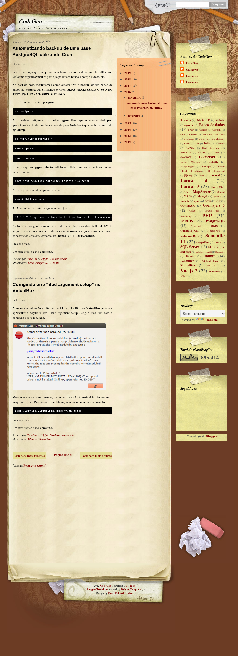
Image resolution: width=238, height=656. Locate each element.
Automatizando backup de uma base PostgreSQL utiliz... (147, 105)
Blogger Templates (98, 589)
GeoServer (207, 156)
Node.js (184, 201)
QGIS (214, 226)
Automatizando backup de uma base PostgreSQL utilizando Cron (52, 51)
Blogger (211, 436)
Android (220, 120)
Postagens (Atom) (34, 465)
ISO (208, 171)
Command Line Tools (213, 134)
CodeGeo (30, 21)
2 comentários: (59, 259)
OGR (218, 201)
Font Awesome (210, 148)
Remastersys (213, 230)
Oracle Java (212, 210)
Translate (211, 319)
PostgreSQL (42, 263)
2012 (128, 142)
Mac (186, 192)
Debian (208, 143)
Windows (214, 271)
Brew (191, 130)
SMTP (217, 242)
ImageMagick (187, 166)
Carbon (216, 130)
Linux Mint (218, 187)
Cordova (203, 139)
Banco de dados (212, 124)
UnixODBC (187, 261)
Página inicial (63, 454)
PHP (207, 215)
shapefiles (202, 242)
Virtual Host (210, 261)
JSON (201, 175)
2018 (128, 79)
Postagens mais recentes (29, 455)
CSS (197, 143)
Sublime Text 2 (204, 252)
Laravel (214, 175)
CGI (182, 134)
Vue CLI (212, 265)
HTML (213, 162)
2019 (128, 73)
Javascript (219, 171)
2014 (128, 129)
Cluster (193, 134)
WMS (183, 276)
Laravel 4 (193, 180)
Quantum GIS (189, 230)
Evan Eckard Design (120, 593)
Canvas (203, 130)
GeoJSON (185, 157)
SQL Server (189, 246)
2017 (128, 85)
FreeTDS (185, 152)
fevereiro (134, 115)
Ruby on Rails (190, 236)
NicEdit (217, 196)
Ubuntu (55, 263)
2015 (128, 123)
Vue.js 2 (188, 270)
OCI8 (208, 201)
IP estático (196, 171)
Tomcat (190, 256)
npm (197, 201)
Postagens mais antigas (96, 455)
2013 (128, 135)
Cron (31, 263)
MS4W (188, 196)
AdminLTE (203, 120)
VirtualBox (44, 439)
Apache (189, 125)
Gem (216, 152)
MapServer (202, 191)
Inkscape (206, 166)
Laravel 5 (190, 186)
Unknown (192, 69)
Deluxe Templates (131, 589)
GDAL (202, 152)
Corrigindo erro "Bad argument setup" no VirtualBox (57, 287)
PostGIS (186, 220)
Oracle (193, 210)
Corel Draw (218, 139)
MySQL (202, 196)
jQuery (188, 175)
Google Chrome (190, 162)
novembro (135, 97)
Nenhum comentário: (62, 435)
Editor (221, 143)
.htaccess (185, 120)
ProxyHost (195, 226)
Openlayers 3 (214, 205)
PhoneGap (185, 216)
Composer (189, 139)
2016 (128, 91)
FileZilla (189, 148)
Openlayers (187, 205)
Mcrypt (221, 192)
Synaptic (220, 252)
